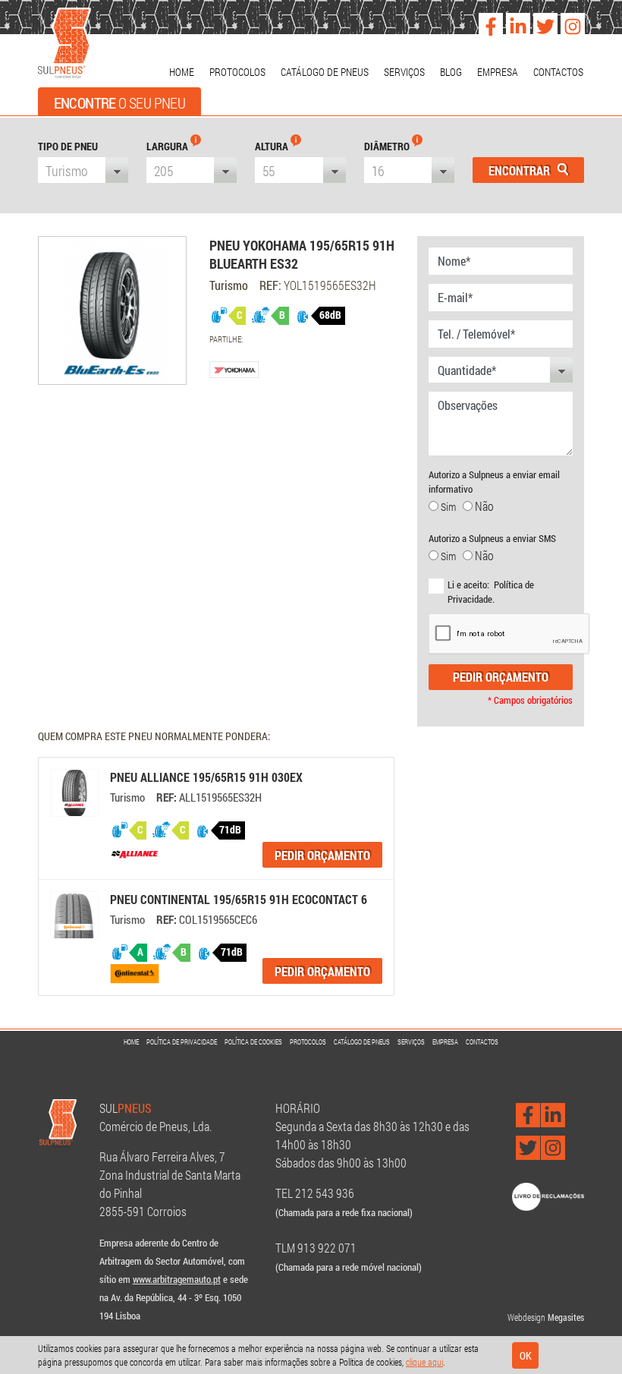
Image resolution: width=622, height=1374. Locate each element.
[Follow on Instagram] (569, 21)
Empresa (497, 72)
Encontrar (520, 170)
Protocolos (237, 72)
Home (181, 72)
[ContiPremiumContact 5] (74, 915)
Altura (273, 146)
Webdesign (526, 1317)
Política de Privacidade (181, 1042)
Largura (168, 146)
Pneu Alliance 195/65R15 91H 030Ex (206, 777)
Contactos (558, 72)
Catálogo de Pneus (325, 72)
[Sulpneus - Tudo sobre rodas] (64, 44)
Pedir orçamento (500, 677)
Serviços (404, 72)
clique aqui (424, 1362)
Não (483, 506)
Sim (450, 506)
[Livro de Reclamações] (548, 1195)
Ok (526, 1355)
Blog (451, 72)
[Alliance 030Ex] (74, 793)
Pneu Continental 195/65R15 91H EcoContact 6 (238, 899)
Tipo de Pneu (68, 146)
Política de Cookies (253, 1042)
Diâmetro (388, 146)
